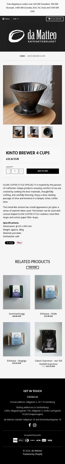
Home (22, 56)
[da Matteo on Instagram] (34, 426)
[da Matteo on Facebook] (30, 426)
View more (32, 267)
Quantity (9, 167)
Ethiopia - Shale (48, 313)
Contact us (32, 396)
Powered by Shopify (32, 454)
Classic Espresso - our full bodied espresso (48, 362)
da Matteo (36, 450)
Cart (56, 19)
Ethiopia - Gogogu (16, 360)
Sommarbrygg (16, 313)
